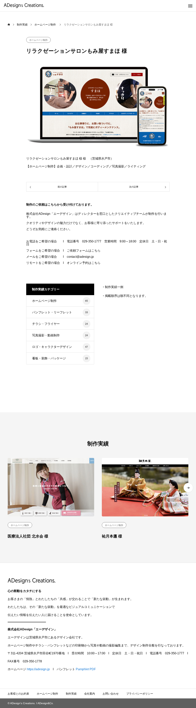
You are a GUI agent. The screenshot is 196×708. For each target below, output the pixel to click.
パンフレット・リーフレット (52, 312)
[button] (188, 487)
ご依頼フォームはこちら (83, 250)
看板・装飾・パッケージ (49, 358)
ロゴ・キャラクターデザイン (52, 346)
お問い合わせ (111, 693)
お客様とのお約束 (18, 693)
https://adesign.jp (38, 669)
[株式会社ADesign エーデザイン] (24, 5)
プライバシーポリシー (139, 693)
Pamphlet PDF (86, 669)
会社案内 (89, 693)
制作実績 (71, 693)
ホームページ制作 (38, 40)
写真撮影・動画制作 (46, 335)
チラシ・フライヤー (46, 323)
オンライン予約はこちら (83, 262)
